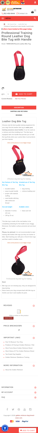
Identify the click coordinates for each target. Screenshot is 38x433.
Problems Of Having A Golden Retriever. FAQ (19, 345)
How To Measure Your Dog (14, 342)
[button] (34, 18)
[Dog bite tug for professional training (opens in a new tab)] (19, 260)
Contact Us (22, 13)
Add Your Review (20, 98)
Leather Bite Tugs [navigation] (22, 24)
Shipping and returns (19, 111)
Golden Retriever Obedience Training (17, 357)
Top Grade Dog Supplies (13, 354)
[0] (32, 13)
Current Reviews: (7, 98)
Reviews (19, 115)
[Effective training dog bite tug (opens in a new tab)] (19, 160)
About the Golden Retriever (14, 370)
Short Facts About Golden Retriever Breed (18, 348)
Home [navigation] (4, 24)
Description (19, 107)
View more (8, 318)
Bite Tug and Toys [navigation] (12, 24)
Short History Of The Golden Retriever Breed (19, 351)
